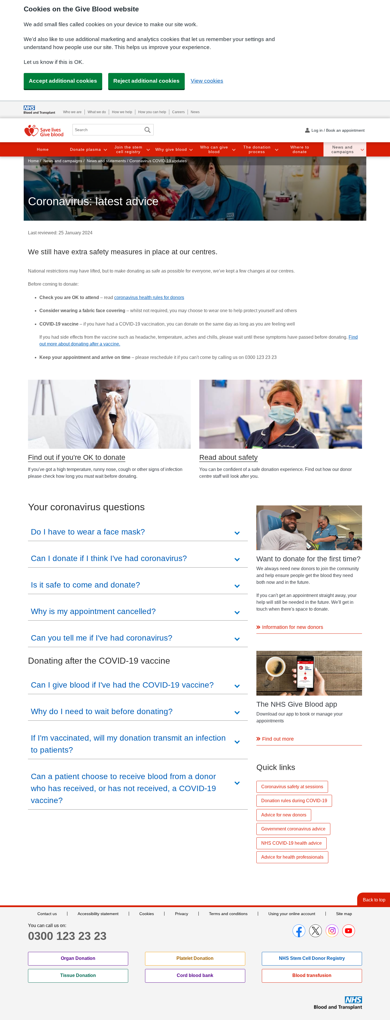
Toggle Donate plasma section (105, 149)
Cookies (146, 913)
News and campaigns (342, 149)
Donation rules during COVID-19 (294, 800)
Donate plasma (85, 149)
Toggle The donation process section (276, 149)
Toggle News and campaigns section (362, 149)
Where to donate (299, 149)
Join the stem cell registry (128, 149)
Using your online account (291, 913)
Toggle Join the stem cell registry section (148, 149)
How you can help (152, 112)
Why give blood (171, 149)
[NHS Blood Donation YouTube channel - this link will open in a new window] (348, 931)
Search (147, 129)
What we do (97, 112)
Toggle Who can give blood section (233, 149)
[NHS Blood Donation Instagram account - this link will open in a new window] (332, 931)
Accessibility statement (98, 913)
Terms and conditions (228, 913)
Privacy (181, 913)
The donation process (257, 149)
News (195, 112)
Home (43, 149)
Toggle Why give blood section (190, 149)
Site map (344, 913)
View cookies (207, 81)
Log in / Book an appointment (338, 130)
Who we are (72, 112)
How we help (122, 112)
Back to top (374, 899)
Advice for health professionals (292, 857)
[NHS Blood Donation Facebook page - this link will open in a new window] (299, 931)
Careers (178, 112)
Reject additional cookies (146, 81)
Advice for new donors (283, 814)
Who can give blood (214, 149)
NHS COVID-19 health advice (291, 843)
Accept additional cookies (63, 81)
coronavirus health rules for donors (149, 297)
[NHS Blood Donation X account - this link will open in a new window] (315, 931)
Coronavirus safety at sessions (292, 786)
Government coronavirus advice (293, 828)
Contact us (47, 913)
